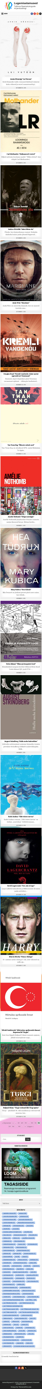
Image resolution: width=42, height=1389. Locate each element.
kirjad (25, 1256)
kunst (6, 1266)
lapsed (36, 1266)
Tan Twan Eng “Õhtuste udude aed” (21, 445)
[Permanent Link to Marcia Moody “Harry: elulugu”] (20, 926)
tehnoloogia (29, 1327)
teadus (25, 1324)
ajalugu (17, 319)
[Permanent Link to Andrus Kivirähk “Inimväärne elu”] (20, 196)
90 (19, 1126)
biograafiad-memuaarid (21, 95)
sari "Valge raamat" (10, 1312)
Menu (6, 13)
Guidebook (7, 1241)
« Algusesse (6, 1123)
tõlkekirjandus (20, 1333)
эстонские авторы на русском (24, 1346)
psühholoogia (25, 1287)
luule (33, 1272)
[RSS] (37, 14)
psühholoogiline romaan (11, 1290)
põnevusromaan (28, 1290)
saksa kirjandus (33, 1296)
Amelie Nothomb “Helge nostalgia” (21, 517)
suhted (6, 1321)
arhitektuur (24, 1216)
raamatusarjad (28, 1293)
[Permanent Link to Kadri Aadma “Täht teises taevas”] (20, 785)
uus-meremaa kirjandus (11, 1340)
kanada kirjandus (29, 1253)
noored (7, 1281)
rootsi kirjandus (19, 1296)
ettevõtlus (28, 1232)
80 (32, 1123)
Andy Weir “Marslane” (21, 303)
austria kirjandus (9, 1222)
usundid (20, 1337)
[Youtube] (35, 14)
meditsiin (20, 1275)
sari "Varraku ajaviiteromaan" (28, 1312)
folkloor (7, 1238)
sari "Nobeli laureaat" (27, 1303)
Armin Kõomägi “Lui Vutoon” (21, 79)
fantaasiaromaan (20, 1235)
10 (19, 1123)
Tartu (16, 1324)
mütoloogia (20, 1278)
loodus (30, 1269)
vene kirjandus (8, 1343)
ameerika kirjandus (10, 1216)
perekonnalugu (9, 1284)
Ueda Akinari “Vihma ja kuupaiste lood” (21, 664)
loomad (7, 1272)
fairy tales (7, 1235)
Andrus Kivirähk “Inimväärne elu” (21, 229)
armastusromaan (10, 1219)
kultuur (24, 902)
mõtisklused (8, 1278)
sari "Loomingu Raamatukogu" (13, 1299)
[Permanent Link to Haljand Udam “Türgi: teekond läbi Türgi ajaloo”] (20, 1074)
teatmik (19, 1327)
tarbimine (7, 1324)
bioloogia (7, 1225)
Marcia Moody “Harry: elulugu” (21, 957)
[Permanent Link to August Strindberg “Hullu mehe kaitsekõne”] (20, 707)
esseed (16, 1228)
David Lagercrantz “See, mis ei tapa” (21, 886)
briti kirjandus (18, 1225)
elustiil (7, 1228)
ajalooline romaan (10, 1213)
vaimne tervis (26, 1340)
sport (32, 1318)
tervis (22, 1330)
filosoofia (33, 1235)
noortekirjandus (21, 760)
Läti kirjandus (8, 1275)
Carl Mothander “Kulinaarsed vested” (21, 154)
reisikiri (28, 973)
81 (35, 1123)
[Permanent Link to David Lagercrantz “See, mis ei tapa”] (20, 856)
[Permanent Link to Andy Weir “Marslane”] (20, 270)
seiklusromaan (27, 1315)
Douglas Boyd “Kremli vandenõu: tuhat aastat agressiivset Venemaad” (21, 375)
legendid (20, 1269)
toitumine (32, 1330)
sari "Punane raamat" (11, 1309)
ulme (25, 245)
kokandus (7, 1262)
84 (13, 1126)
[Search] (40, 14)
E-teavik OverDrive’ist (10, 1356)
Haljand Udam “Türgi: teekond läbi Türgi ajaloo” (21, 1108)
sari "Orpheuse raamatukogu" (13, 1306)
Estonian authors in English (12, 1232)
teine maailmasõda (10, 1330)
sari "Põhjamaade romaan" (29, 1309)
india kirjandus (21, 1247)
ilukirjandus (21, 21)
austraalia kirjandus (25, 1219)
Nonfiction (31, 1278)
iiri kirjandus (32, 1244)
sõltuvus (15, 1321)
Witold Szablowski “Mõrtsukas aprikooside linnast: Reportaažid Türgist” (21, 1031)
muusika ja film (32, 1275)
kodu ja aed (22, 1259)
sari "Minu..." (31, 1299)
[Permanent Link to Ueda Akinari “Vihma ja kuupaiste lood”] (20, 631)
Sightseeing (8, 1318)
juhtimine (7, 1253)
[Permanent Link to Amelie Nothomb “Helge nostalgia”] (20, 485)
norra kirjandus (33, 1281)
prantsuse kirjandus (10, 1287)
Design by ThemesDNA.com (21, 1387)
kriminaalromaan (25, 533)
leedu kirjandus (9, 1269)
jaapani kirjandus (23, 1250)
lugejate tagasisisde (20, 1272)
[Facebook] (32, 14)
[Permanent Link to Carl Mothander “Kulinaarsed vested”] (20, 121)
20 (22, 1123)
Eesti (30, 1225)
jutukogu (17, 1253)
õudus (25, 606)
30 (26, 1123)
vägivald (20, 1343)
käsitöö (27, 1266)
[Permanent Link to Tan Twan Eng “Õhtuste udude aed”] (20, 415)
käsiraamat (16, 1266)
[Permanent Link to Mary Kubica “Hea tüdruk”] (20, 558)
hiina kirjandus (19, 1241)
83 (10, 1126)
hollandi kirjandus (9, 1244)
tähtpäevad (8, 1333)
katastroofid (8, 1256)
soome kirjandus (21, 1318)
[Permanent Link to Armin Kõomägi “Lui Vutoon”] (20, 47)
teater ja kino (8, 1327)
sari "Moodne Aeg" (10, 1303)
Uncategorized (8, 1337)
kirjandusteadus (9, 1259)
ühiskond (7, 1346)
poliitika (24, 319)
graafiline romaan (28, 1238)
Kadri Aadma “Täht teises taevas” (21, 817)
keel (17, 1256)
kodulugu (34, 1259)
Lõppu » (30, 1126)
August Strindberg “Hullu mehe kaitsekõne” (21, 741)
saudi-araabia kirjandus (11, 1315)
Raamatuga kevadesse (12, 1293)
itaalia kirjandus (9, 1250)
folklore (16, 1238)
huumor (21, 1244)
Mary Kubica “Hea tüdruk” (21, 590)
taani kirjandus (27, 1321)
